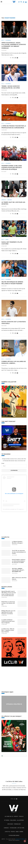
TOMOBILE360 (17, 824)
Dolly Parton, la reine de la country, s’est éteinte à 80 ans (8, 603)
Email (2, 463)
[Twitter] (21, 2)
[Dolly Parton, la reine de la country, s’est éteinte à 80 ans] (22, 604)
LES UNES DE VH (9, 816)
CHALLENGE (13, 820)
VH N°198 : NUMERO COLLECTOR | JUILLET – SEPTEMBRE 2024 (18, 570)
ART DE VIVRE (20, 827)
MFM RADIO (10, 824)
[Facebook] (19, 2)
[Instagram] (23, 2)
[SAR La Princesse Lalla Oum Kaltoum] (5, 580)
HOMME (21, 831)
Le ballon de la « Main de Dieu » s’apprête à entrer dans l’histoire (7, 630)
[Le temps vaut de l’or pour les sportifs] (14, 189)
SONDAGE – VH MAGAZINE (10, 827)
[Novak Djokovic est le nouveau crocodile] (14, 308)
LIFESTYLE (7, 831)
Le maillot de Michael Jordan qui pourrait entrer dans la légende (8, 621)
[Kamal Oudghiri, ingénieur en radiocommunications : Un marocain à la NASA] (5, 562)
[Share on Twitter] (14, 57)
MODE (17, 831)
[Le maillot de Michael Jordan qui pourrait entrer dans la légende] (22, 622)
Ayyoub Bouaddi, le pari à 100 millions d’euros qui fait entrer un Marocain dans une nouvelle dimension (8, 593)
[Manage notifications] (25, 841)
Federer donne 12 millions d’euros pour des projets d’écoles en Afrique (11, 167)
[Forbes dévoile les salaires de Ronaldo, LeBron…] (14, 348)
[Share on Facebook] (12, 57)
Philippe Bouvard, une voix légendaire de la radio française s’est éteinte (8, 612)
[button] (2, 704)
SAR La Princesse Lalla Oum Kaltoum (19, 578)
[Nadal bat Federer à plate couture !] (14, 228)
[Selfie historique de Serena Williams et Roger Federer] (14, 268)
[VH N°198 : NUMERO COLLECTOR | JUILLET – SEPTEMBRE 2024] (5, 571)
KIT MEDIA (6, 820)
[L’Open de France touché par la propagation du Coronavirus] (14, 112)
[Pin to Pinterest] (15, 57)
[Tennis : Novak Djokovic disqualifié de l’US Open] (14, 72)
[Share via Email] (17, 57)
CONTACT (16, 816)
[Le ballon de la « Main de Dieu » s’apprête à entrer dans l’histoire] (22, 631)
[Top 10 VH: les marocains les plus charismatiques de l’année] (5, 553)
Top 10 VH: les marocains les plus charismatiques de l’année (19, 552)
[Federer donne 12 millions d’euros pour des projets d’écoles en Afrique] (14, 152)
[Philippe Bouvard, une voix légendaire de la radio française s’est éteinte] (22, 613)
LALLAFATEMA (20, 820)
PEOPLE (13, 831)
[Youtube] (26, 2)
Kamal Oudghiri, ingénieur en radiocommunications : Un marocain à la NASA (18, 561)
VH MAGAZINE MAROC (14, 835)
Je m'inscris (14, 470)
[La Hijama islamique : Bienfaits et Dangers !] (5, 544)
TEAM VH (21, 816)
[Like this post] (10, 57)
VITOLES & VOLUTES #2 (14, 704)
